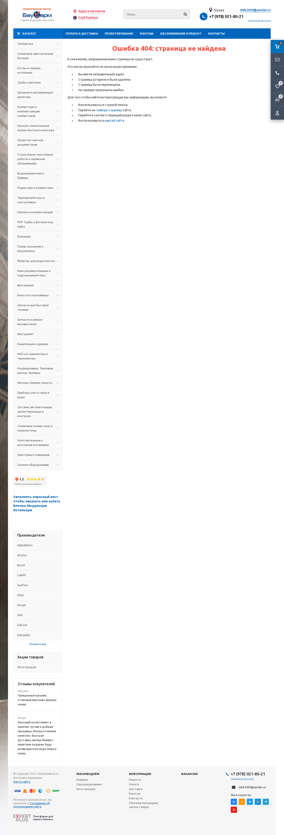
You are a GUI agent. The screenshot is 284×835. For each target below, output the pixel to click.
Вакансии (189, 773)
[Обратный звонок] (277, 73)
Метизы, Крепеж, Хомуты (34, 382)
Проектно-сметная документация (30, 142)
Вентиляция (25, 285)
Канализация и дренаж (32, 343)
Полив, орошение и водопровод (30, 248)
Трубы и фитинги (29, 82)
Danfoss (22, 585)
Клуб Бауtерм (88, 17)
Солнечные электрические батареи (35, 56)
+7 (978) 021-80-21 (226, 16)
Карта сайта (21, 781)
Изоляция (24, 236)
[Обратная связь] (277, 59)
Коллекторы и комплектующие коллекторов (28, 111)
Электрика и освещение (33, 454)
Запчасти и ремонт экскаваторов (30, 322)
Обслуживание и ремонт (180, 33)
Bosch (21, 565)
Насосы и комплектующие (35, 212)
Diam (20, 595)
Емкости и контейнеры (33, 295)
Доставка (135, 788)
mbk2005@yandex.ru (255, 10)
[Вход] (277, 113)
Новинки (82, 779)
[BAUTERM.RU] (37, 14)
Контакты (216, 33)
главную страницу (109, 110)
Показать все (37, 644)
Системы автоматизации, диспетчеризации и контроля (34, 412)
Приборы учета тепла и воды (33, 395)
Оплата (134, 784)
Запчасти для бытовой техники (33, 307)
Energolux (23, 634)
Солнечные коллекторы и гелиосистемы (34, 428)
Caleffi (21, 575)
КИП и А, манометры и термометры (32, 356)
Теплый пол (25, 43)
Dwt (20, 614)
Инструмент (25, 334)
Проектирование (119, 33)
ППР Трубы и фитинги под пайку (35, 224)
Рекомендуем (87, 773)
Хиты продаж (26, 667)
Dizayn (21, 605)
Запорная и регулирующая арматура (35, 94)
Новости (135, 779)
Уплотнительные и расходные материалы (33, 442)
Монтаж (146, 33)
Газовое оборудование (33, 464)
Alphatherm (25, 545)
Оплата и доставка (81, 33)
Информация (140, 773)
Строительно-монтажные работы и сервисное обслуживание (35, 159)
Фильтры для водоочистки (36, 260)
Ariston (22, 555)
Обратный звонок (259, 21)
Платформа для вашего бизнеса (43, 818)
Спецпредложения (89, 784)
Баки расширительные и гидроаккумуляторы (33, 273)
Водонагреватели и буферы (30, 175)
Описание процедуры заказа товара (143, 804)
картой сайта (114, 120)
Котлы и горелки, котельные (29, 70)
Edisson (22, 624)
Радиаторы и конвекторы (35, 187)
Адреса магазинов (91, 11)
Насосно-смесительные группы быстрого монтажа (35, 128)
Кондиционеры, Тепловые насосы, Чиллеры (35, 370)
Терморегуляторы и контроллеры (31, 200)
